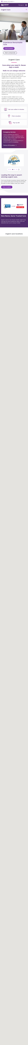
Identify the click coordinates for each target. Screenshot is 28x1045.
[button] (26, 10)
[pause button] (18, 169)
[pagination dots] (10, 169)
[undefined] (14, 109)
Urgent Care (5, 10)
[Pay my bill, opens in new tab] (14, 122)
